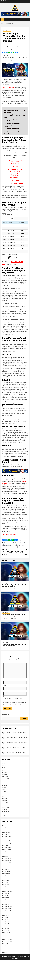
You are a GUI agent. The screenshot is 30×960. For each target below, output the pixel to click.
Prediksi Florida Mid (6, 854)
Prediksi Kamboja (5, 884)
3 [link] (14, 257)
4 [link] (16, 257)
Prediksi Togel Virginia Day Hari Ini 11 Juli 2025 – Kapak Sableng (14, 585)
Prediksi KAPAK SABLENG (8, 87)
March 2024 (4, 798)
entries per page (11, 214)
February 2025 (5, 774)
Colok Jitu (8, 126)
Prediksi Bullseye (5, 827)
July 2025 (4, 763)
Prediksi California (6, 830)
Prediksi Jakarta (5, 880)
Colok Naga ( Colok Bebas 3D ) (12, 125)
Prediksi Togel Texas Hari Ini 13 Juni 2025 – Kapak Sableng (7, 552)
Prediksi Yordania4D (6, 950)
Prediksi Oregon (5, 917)
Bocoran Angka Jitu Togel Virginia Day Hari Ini (14, 542)
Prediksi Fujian (5, 856)
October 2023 (5, 809)
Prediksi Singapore (6, 926)
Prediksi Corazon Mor (6, 849)
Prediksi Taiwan (5, 930)
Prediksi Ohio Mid (5, 915)
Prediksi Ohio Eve (5, 913)
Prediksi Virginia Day (7, 30)
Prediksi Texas (5, 937)
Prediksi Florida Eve (6, 851)
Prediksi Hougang (5, 869)
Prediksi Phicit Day (6, 921)
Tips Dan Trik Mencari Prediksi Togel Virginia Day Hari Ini (14, 116)
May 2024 (4, 794)
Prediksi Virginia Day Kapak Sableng (10, 546)
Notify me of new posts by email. (13, 705)
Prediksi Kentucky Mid (6, 889)
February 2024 (5, 800)
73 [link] (24, 257)
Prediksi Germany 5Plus (7, 865)
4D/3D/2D (8, 120)
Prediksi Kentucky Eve (6, 886)
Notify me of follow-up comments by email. (15, 702)
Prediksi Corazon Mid (6, 847)
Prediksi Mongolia (5, 899)
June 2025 (4, 765)
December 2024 (5, 778)
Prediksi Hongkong (6, 867)
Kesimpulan (6, 130)
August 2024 (4, 787)
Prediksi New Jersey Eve (7, 904)
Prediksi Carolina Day (6, 834)
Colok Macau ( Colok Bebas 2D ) (13, 123)
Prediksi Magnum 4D (6, 895)
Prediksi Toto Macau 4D (7, 939)
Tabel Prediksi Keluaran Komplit (11, 128)
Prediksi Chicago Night (7, 843)
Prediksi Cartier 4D (6, 838)
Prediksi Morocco (5, 902)
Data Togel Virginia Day (18, 544)
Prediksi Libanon (5, 893)
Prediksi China (5, 845)
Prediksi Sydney (5, 928)
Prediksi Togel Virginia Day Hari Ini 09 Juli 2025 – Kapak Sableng (14, 645)
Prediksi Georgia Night (6, 862)
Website (5, 691)
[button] (6, 222)
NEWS (3, 825)
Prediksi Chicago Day (6, 840)
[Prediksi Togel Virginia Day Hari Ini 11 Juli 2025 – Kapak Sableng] (15, 571)
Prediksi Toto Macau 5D (7, 941)
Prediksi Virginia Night (6, 948)
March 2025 (4, 772)
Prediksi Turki (5, 943)
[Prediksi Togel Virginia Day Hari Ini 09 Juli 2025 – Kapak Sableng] (15, 631)
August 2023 (4, 813)
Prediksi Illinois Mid (6, 873)
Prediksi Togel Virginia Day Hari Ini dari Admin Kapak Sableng (15, 111)
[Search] (28, 19)
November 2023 (5, 807)
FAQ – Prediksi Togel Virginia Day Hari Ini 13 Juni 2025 (14, 132)
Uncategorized (5, 952)
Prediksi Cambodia (6, 832)
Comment (6, 662)
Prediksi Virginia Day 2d (19, 545)
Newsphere (25, 956)
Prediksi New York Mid (6, 910)
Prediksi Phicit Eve (6, 923)
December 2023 (5, 805)
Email (5, 685)
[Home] (2, 20)
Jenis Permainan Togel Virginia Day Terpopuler (15, 119)
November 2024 (5, 781)
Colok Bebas (9, 122)
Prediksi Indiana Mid (6, 878)
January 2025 (5, 776)
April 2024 (4, 796)
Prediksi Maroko (5, 897)
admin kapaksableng (14, 46)
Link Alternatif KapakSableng (9, 534)
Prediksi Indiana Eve (6, 875)
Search (5, 715)
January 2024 (5, 802)
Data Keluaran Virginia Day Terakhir (12, 114)
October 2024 (5, 783)
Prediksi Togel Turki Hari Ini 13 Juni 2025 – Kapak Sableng (21, 552)
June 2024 (4, 791)
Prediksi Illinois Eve (6, 871)
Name (5, 679)
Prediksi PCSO (5, 919)
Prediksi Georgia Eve (6, 858)
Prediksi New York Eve (6, 908)
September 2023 (5, 811)
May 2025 (4, 767)
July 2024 (4, 789)
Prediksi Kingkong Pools (7, 891)
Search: (12, 218)
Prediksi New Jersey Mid (7, 906)
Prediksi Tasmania (6, 932)
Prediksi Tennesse (6, 934)
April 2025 (4, 770)
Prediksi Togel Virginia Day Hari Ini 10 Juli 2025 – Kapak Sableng (14, 615)
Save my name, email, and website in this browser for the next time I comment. (14, 699)
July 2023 (4, 815)
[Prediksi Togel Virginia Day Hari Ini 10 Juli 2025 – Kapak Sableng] (15, 601)
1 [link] (9, 257)
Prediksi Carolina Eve (6, 836)
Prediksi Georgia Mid (6, 860)
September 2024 (5, 785)
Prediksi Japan (5, 882)
